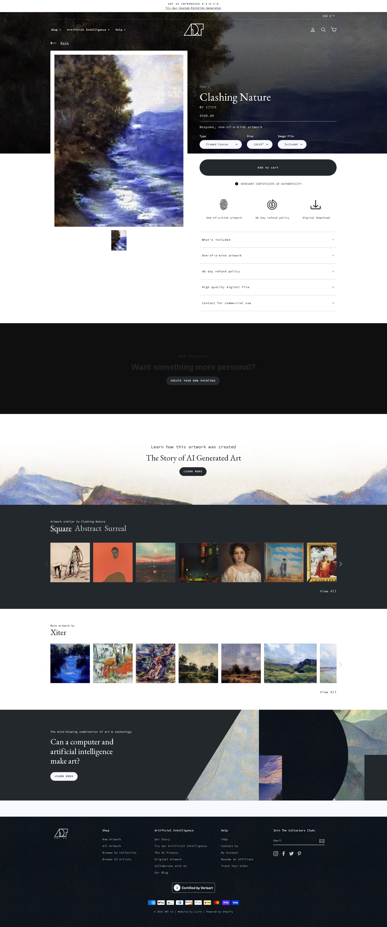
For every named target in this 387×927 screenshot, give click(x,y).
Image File (286, 136)
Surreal (115, 528)
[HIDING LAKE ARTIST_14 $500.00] (70, 663)
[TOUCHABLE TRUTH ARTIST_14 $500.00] (155, 663)
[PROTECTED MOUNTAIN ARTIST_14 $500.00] (290, 663)
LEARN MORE (64, 776)
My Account (229, 852)
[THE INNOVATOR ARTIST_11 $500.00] (70, 562)
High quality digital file (268, 287)
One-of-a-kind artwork (268, 255)
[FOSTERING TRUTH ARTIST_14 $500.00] (198, 663)
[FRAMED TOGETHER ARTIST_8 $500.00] (326, 562)
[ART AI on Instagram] (275, 853)
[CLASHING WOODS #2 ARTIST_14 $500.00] (241, 663)
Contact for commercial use (268, 303)
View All (328, 591)
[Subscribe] (322, 840)
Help (119, 29)
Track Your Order (234, 866)
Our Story (162, 839)
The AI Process (166, 852)
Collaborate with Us (171, 866)
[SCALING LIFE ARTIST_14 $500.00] (113, 663)
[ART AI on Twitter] (291, 853)
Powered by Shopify (219, 911)
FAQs (224, 839)
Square (61, 528)
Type (203, 136)
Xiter (211, 107)
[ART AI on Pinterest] (299, 853)
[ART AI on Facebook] (283, 853)
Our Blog (161, 872)
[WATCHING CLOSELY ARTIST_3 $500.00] (113, 562)
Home (203, 86)
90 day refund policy (268, 271)
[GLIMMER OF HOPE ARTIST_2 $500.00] (198, 562)
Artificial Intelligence (87, 29)
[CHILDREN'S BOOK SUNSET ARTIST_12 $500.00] (155, 562)
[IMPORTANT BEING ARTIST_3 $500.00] (284, 562)
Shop (55, 29)
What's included (268, 239)
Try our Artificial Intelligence (181, 846)
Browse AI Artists (116, 859)
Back (64, 43)
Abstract (88, 528)
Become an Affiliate (237, 859)
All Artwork (111, 846)
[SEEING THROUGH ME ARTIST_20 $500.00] (241, 562)
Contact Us (229, 846)
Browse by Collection (119, 852)
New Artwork (111, 839)
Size (250, 136)
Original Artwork (168, 859)
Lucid (198, 911)
